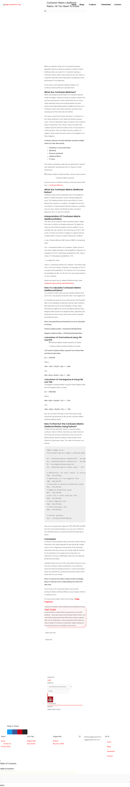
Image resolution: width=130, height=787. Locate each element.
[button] (126, 4)
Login (49, 680)
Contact (117, 4)
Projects (92, 4)
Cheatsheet (106, 4)
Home (74, 4)
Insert (2, 785)
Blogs (82, 4)
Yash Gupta (50, 609)
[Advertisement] (108, 83)
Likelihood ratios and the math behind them (59, 283)
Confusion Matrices (56, 185)
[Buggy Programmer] (12, 4)
